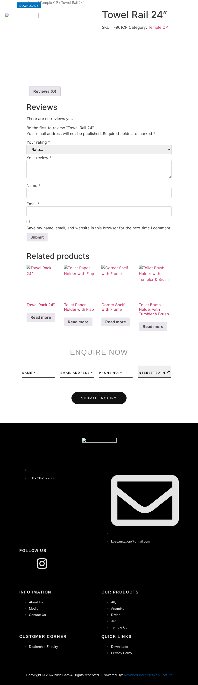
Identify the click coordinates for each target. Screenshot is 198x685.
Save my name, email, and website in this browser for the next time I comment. (99, 228)
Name (33, 185)
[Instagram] (42, 564)
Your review (39, 158)
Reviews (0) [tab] (45, 91)
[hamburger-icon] (187, 25)
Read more (40, 317)
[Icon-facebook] (25, 564)
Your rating (38, 142)
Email (33, 204)
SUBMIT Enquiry (99, 398)
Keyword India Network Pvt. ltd (148, 675)
